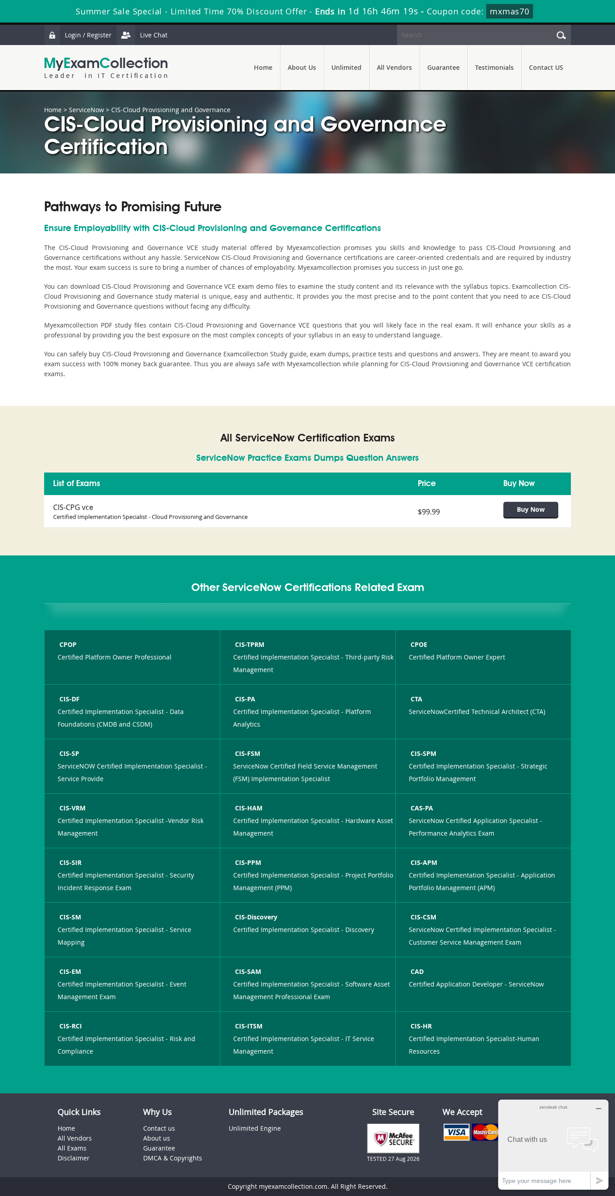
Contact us (159, 1128)
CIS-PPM (248, 862)
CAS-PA (422, 808)
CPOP (68, 644)
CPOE (419, 644)
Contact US (546, 67)
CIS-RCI (70, 1026)
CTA (416, 699)
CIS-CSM (423, 917)
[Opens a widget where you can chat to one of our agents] (553, 1144)
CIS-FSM (247, 753)
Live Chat (153, 35)
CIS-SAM (248, 971)
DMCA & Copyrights (172, 1158)
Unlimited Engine (255, 1128)
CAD (417, 971)
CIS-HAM (248, 808)
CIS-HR (421, 1026)
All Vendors (394, 67)
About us (156, 1138)
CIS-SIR (70, 862)
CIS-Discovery (256, 917)
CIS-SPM (423, 753)
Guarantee (443, 67)
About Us (302, 67)
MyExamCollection (105, 68)
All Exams (72, 1148)
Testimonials (494, 67)
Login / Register (88, 35)
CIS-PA (245, 699)
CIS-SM (70, 917)
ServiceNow (86, 109)
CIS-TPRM (249, 644)
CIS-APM (424, 862)
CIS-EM (70, 971)
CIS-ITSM (248, 1026)
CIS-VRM (72, 808)
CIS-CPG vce (73, 507)
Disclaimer (74, 1158)
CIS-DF (69, 699)
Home (263, 67)
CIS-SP (69, 753)
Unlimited (346, 67)
